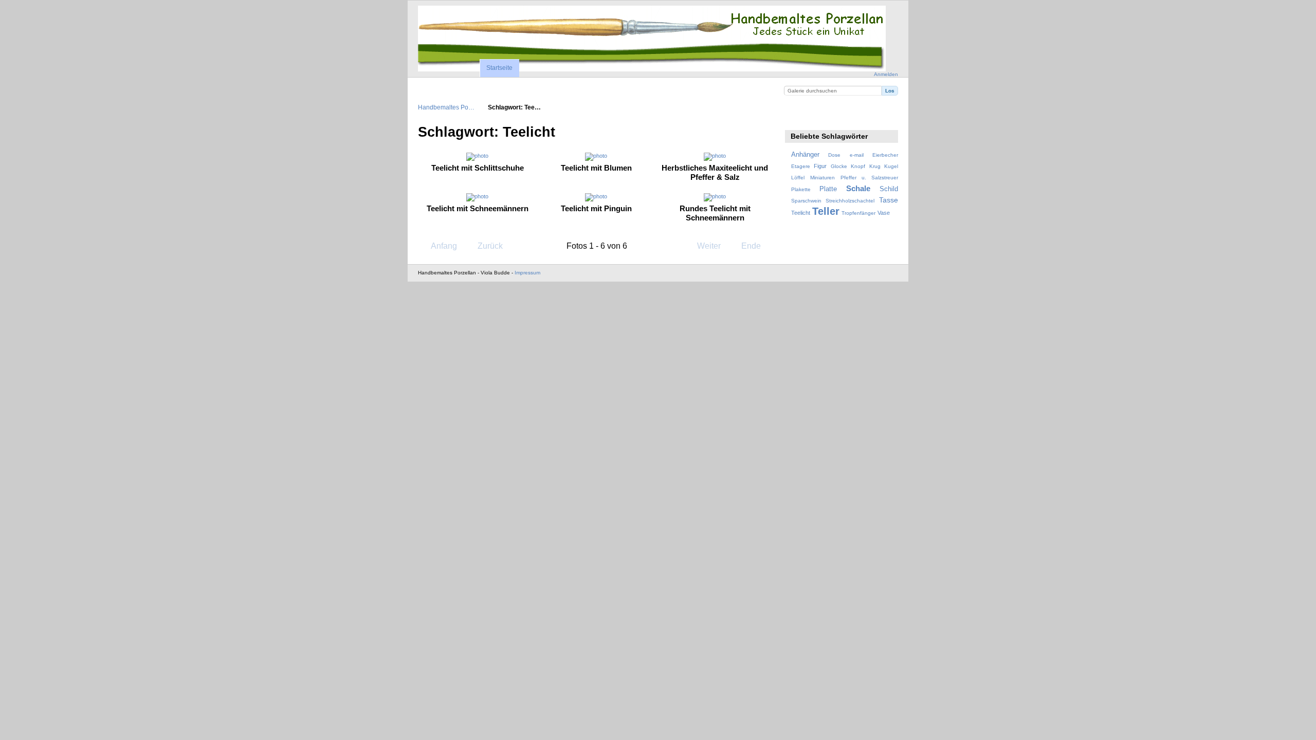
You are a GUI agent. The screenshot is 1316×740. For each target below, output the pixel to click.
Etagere (800, 166)
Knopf (858, 166)
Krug (875, 166)
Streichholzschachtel (850, 200)
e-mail (857, 155)
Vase (884, 213)
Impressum (527, 272)
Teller (825, 211)
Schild (889, 189)
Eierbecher (885, 155)
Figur (820, 166)
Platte (828, 189)
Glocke (839, 166)
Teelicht (800, 213)
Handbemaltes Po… (446, 107)
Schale (858, 188)
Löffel (798, 177)
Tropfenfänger (858, 213)
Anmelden (886, 74)
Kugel (891, 166)
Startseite (499, 67)
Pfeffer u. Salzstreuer (869, 177)
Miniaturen (822, 177)
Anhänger (805, 154)
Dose (834, 155)
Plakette (801, 189)
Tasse (888, 200)
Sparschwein (806, 200)
